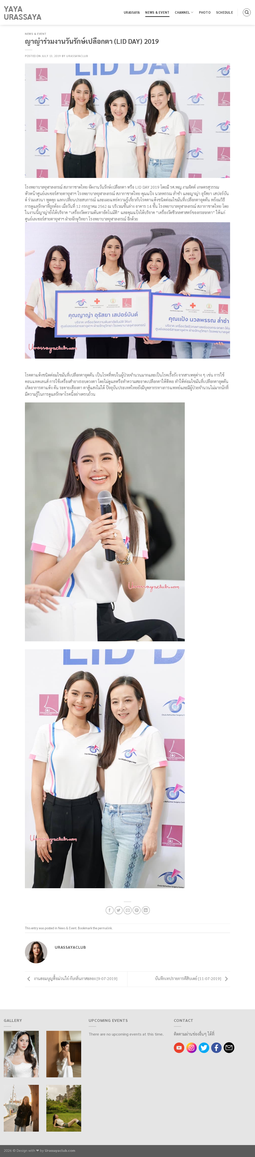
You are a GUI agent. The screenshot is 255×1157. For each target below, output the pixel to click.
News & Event (157, 12)
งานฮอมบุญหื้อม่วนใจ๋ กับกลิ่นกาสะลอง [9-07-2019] (75, 978)
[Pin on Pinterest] (136, 910)
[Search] (247, 12)
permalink (105, 928)
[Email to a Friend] (128, 910)
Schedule (224, 12)
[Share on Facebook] (110, 910)
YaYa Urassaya (23, 12)
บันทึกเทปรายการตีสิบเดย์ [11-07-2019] (188, 978)
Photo (205, 12)
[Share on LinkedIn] (146, 910)
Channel (182, 12)
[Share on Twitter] (119, 910)
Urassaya (132, 12)
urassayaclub (77, 56)
